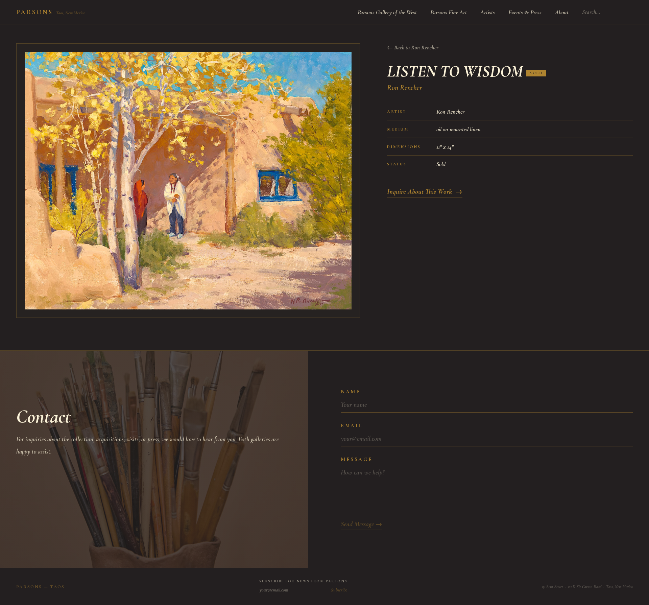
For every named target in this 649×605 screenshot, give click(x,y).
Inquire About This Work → (424, 191)
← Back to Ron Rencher (412, 47)
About (562, 12)
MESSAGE (356, 459)
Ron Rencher (404, 87)
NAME (350, 392)
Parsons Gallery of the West (387, 12)
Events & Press (525, 12)
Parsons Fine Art (448, 12)
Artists (487, 12)
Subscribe (339, 590)
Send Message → (361, 524)
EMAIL (352, 425)
